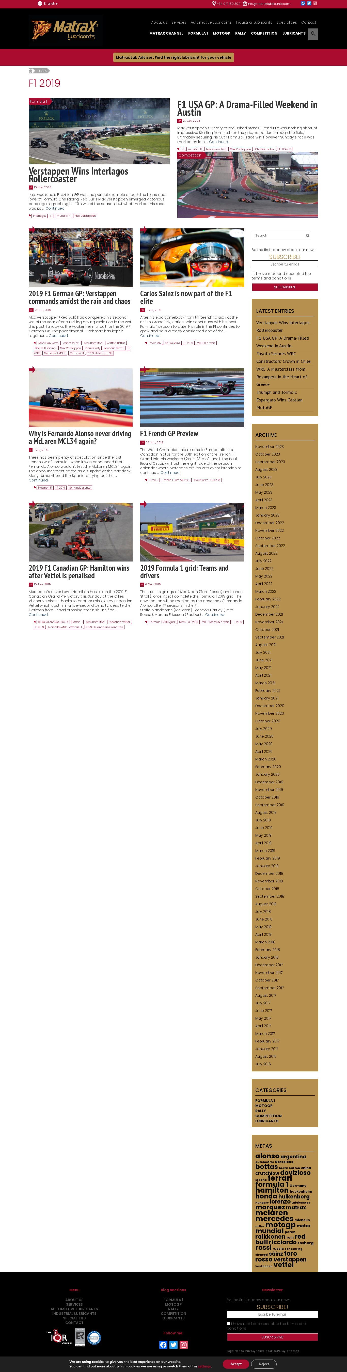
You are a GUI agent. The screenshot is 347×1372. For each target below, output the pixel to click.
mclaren (155, 343)
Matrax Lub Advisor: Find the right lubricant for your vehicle (173, 57)
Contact (308, 22)
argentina (293, 1156)
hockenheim (301, 1191)
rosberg (305, 1242)
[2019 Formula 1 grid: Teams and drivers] (192, 531)
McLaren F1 (77, 353)
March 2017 (265, 1033)
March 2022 (265, 591)
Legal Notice (235, 1351)
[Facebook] (303, 3)
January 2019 (267, 865)
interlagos (39, 216)
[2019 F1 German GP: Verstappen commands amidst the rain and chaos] (81, 257)
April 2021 (263, 675)
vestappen (264, 1266)
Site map (293, 1351)
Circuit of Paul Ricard (206, 480)
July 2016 (263, 1064)
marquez (270, 1207)
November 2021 (269, 622)
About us (159, 22)
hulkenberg (294, 1196)
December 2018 (269, 873)
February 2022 (268, 599)
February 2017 (267, 1041)
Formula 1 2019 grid (162, 622)
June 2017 (263, 1010)
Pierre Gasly (92, 348)
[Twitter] (309, 3)
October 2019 (267, 797)
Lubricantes (301, 1203)
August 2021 (265, 644)
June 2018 (264, 919)
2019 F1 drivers (206, 343)
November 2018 (269, 881)
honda (266, 1196)
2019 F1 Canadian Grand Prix (104, 627)
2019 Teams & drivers (215, 622)
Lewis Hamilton (216, 149)
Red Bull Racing (45, 348)
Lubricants (294, 33)
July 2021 (263, 652)
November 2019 (269, 789)
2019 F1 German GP (100, 353)
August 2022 (266, 553)
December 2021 (269, 614)
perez (290, 1231)
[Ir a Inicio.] (31, 70)
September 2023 (270, 461)
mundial (269, 1230)
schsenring (293, 1249)
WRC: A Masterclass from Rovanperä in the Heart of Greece (281, 376)
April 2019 (263, 843)
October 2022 (267, 538)
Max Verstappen (85, 216)
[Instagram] (315, 3)
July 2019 (263, 820)
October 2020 (267, 721)
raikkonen (270, 1237)
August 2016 (266, 1056)
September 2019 (269, 804)
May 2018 (263, 926)
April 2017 (263, 1025)
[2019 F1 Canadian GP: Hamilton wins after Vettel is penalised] (81, 531)
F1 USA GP (285, 149)
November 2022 (269, 530)
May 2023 (263, 492)
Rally (240, 33)
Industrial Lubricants (254, 22)
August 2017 (265, 995)
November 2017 (268, 972)
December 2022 (269, 522)
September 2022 (270, 545)
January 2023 (267, 515)
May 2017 (263, 1018)
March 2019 (265, 850)
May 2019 (263, 835)
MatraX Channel (166, 33)
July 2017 (262, 1003)
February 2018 (267, 949)
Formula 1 (198, 33)
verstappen (290, 1260)
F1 (51, 216)
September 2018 (269, 896)
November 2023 (269, 446)
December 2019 (269, 782)
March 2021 (265, 682)
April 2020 (264, 751)
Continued (55, 208)
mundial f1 (63, 216)
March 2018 (265, 942)
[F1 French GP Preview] (192, 397)
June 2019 (264, 827)
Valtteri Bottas (116, 343)
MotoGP (221, 33)
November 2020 (269, 713)
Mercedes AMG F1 (55, 353)
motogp (280, 1225)
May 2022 (263, 576)
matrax (296, 1207)
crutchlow (267, 1173)
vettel (284, 1264)
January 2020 (267, 774)
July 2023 (263, 477)
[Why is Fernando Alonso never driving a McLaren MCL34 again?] (81, 397)
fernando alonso (79, 488)
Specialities (287, 22)
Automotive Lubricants (211, 22)
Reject (264, 1364)
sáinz (276, 1253)
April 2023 (263, 500)
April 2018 (263, 934)
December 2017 (269, 965)
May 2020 (264, 743)
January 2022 (267, 606)
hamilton (272, 1190)
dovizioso (295, 1172)
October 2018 (267, 888)
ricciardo (283, 1242)
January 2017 (266, 1048)
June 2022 (264, 568)
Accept (236, 1364)
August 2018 (266, 904)
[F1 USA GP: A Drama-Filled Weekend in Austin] (247, 184)
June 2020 (264, 736)
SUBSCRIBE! (285, 257)
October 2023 (267, 454)
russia (278, 1248)
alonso (267, 1156)
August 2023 (266, 469)
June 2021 (263, 660)
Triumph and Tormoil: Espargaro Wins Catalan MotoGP (279, 399)
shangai (261, 1255)
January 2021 (266, 698)
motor (303, 1226)
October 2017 (267, 980)
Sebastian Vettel (48, 343)
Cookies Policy (275, 1351)
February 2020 (268, 766)
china (306, 1167)
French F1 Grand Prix (175, 480)
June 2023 (264, 484)
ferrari (77, 622)
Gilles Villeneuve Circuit (53, 622)
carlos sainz (71, 343)
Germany (298, 1185)
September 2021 (269, 637)
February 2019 (267, 858)
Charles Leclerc (265, 149)
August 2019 (266, 812)
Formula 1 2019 (188, 622)
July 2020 (263, 728)
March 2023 (265, 507)
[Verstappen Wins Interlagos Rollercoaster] (99, 130)
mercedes (274, 1218)
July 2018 (263, 911)
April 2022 (263, 583)
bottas (266, 1166)
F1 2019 (188, 343)
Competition (264, 33)
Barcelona (284, 1161)
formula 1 (272, 1184)
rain (290, 1237)
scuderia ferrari (114, 348)
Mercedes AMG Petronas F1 (65, 627)
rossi (263, 1247)
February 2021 (267, 690)
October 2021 (267, 629)
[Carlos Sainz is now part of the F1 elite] (192, 257)
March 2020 (265, 759)
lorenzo (280, 1202)
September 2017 (269, 987)
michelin (302, 1220)
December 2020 (269, 705)
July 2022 (263, 561)
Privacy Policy (254, 1351)
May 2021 (263, 667)
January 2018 (267, 957)
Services (178, 22)
